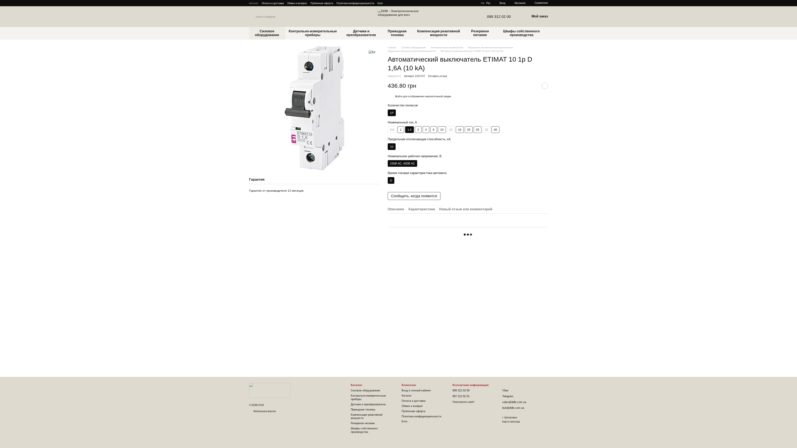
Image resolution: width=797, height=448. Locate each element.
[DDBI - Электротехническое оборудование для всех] (270, 390)
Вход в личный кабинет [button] (416, 390)
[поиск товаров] (252, 16)
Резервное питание (480, 33)
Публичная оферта (321, 3)
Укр (483, 3)
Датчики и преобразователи (361, 33)
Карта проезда (511, 421)
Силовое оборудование (267, 33)
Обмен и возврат (297, 3)
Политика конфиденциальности (355, 3)
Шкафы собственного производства (521, 33)
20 (468, 129)
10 (442, 129)
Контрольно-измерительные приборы (313, 33)
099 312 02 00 (499, 16)
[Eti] (372, 52)
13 (450, 129)
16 (459, 129)
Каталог (253, 3)
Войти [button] (398, 96)
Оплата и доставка (273, 3)
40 (495, 129)
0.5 (392, 129)
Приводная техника (397, 33)
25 (477, 129)
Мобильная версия (264, 411)
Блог (380, 3)
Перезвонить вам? (463, 402)
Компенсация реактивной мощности (438, 33)
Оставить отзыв (437, 76)
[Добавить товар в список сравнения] (534, 86)
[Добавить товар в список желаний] (545, 86)
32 (486, 129)
